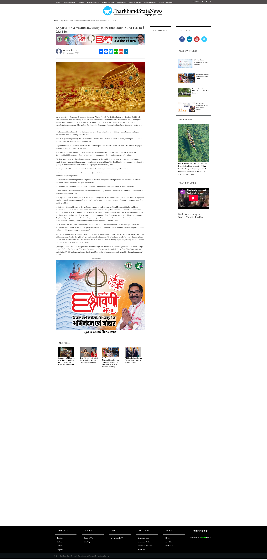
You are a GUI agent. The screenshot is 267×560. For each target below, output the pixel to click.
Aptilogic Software (103, 556)
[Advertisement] (160, 77)
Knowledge (121, 2)
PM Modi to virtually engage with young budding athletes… (202, 106)
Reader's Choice (108, 2)
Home (58, 2)
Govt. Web (141, 549)
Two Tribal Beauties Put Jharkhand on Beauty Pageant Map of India (89, 360)
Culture (59, 542)
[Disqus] (100, 409)
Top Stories (64, 20)
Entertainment (93, 2)
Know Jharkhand (165, 2)
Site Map (87, 542)
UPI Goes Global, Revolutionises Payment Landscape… (200, 62)
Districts (60, 546)
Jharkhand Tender (144, 542)
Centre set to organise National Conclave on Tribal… (202, 76)
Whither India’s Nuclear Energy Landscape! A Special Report (133, 360)
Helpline (195, 2)
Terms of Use (88, 538)
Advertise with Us (117, 538)
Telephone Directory (145, 546)
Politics (81, 2)
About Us (168, 542)
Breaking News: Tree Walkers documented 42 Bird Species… (200, 91)
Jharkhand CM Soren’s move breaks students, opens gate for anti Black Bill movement (66, 361)
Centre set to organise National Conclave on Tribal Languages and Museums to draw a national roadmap (110, 362)
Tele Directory (150, 2)
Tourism (59, 538)
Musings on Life (135, 2)
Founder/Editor (69, 2)
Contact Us (169, 546)
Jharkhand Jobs (143, 538)
